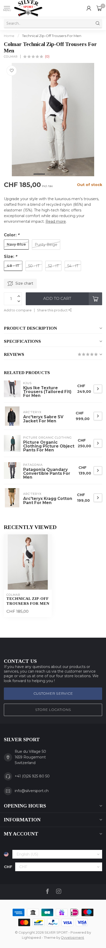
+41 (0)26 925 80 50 (32, 776)
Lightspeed (31, 938)
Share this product (52, 310)
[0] (99, 8)
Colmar (11, 56)
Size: (10, 256)
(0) (47, 56)
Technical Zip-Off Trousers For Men (51, 36)
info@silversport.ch (32, 790)
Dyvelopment (72, 938)
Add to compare (18, 310)
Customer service (53, 693)
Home (9, 36)
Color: (11, 235)
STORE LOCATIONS (53, 709)
